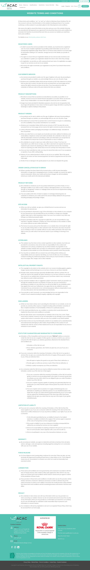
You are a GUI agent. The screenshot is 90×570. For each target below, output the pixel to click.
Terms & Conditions (44, 562)
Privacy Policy (27, 562)
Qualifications (33, 5)
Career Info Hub (50, 5)
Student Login (65, 1)
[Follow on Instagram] (15, 547)
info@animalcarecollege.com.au (23, 542)
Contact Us (22, 7)
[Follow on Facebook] (12, 547)
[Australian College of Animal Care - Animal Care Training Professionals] (9, 6)
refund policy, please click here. (37, 37)
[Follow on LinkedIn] (18, 547)
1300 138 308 (17, 538)
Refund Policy (34, 562)
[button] (75, 6)
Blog (57, 5)
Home (20, 5)
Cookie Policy (53, 562)
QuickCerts (42, 5)
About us (25, 5)
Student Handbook (73, 1)
